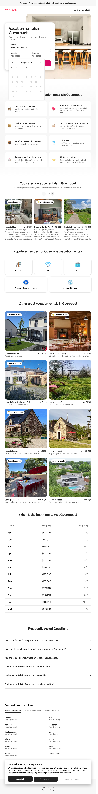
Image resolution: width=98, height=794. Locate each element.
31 (17, 97)
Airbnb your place (82, 10)
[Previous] (44, 194)
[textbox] (19, 55)
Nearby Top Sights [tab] (52, 710)
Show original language (67, 3)
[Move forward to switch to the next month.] (40, 62)
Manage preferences (71, 779)
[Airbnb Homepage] (11, 10)
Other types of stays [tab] (32, 710)
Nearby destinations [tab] (13, 710)
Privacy (44, 790)
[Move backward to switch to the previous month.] (13, 62)
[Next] (52, 194)
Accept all (20, 779)
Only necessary (46, 779)
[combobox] (30, 47)
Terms (52, 790)
